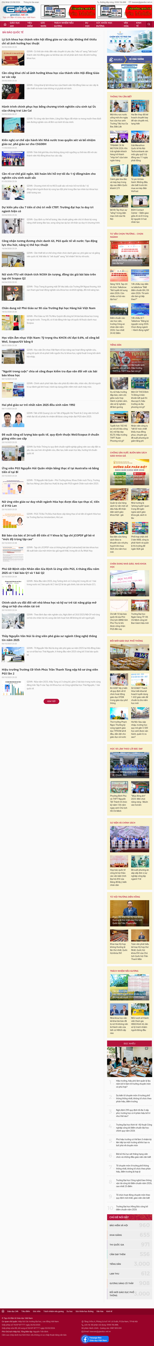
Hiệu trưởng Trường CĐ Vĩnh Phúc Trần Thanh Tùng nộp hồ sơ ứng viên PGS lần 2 (50, 671)
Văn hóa (126, 24)
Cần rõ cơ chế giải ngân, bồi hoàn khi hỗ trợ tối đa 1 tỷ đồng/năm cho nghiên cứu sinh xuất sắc (49, 175)
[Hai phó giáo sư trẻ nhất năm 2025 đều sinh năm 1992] (13, 419)
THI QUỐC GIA (117, 1244)
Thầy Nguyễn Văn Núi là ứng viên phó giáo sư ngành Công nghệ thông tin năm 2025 (49, 638)
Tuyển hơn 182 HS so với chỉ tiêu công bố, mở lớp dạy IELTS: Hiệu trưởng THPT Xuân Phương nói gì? (119, 433)
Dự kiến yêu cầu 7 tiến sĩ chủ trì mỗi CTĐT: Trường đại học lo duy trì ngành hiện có (48, 209)
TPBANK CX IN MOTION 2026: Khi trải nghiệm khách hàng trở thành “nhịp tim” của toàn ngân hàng (119, 153)
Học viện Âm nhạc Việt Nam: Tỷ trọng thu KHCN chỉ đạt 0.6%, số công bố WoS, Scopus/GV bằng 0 (50, 339)
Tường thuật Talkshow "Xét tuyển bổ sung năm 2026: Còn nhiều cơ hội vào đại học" (129, 260)
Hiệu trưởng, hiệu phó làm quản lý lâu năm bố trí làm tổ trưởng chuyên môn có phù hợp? (133, 1084)
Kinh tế (138, 24)
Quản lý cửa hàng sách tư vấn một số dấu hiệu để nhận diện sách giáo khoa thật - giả (119, 509)
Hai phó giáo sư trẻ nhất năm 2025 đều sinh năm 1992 (38, 405)
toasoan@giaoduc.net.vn (142, 2)
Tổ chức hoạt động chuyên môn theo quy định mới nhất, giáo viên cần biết (133, 1196)
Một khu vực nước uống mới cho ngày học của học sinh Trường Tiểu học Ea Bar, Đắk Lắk (119, 120)
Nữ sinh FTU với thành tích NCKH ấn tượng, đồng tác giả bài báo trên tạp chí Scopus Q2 (49, 276)
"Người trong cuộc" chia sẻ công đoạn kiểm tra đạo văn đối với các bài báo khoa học (49, 373)
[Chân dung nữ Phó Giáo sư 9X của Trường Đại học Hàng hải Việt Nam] (13, 322)
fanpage (94, 1339)
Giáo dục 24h (15, 24)
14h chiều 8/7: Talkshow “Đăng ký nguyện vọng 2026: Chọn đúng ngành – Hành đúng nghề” (140, 324)
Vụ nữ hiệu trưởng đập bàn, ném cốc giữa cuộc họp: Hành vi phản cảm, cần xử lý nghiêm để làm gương (118, 399)
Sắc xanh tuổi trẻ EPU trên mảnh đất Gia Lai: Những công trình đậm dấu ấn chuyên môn (129, 772)
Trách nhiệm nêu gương (64, 24)
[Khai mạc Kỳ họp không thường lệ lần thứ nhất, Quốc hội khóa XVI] (119, 935)
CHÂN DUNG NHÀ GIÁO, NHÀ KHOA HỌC (128, 565)
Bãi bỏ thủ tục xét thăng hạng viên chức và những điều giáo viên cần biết (133, 1155)
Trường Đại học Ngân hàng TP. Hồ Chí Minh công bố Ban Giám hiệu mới (140, 618)
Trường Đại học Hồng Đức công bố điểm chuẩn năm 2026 (132, 1208)
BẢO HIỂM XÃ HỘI (119, 1225)
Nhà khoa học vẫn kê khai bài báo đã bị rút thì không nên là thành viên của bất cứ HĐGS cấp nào (119, 1025)
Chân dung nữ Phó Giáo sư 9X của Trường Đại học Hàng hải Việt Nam (48, 308)
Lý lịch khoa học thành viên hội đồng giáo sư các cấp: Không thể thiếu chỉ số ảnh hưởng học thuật (49, 41)
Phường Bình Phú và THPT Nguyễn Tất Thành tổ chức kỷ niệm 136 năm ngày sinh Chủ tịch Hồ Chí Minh (118, 803)
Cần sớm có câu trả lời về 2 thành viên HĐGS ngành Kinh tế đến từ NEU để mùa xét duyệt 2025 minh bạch (129, 994)
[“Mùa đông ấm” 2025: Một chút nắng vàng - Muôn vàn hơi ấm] (140, 787)
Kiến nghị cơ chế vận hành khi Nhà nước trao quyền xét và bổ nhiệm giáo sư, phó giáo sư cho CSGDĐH (48, 142)
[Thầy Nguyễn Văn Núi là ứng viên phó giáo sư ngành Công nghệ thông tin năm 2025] (13, 654)
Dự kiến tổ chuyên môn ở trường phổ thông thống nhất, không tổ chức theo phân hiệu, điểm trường (133, 1098)
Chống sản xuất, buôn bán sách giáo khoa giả (128, 454)
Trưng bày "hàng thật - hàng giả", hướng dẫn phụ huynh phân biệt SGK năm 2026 (129, 479)
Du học (87, 24)
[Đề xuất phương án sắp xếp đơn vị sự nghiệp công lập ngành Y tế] (140, 861)
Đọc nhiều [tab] (129, 1043)
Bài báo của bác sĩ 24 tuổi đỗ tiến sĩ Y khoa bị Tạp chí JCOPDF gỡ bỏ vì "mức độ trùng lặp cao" (48, 537)
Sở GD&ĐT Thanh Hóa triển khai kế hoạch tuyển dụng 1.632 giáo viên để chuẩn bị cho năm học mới (139, 696)
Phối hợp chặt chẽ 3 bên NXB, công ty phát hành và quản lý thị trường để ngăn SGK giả (140, 543)
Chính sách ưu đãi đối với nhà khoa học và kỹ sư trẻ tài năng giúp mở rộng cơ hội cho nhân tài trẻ (49, 604)
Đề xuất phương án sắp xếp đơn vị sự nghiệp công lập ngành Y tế (140, 874)
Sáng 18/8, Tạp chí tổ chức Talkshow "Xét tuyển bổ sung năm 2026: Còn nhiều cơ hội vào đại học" (119, 292)
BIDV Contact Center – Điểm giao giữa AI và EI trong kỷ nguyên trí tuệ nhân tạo (140, 216)
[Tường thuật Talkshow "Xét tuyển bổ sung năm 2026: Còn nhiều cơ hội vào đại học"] (129, 253)
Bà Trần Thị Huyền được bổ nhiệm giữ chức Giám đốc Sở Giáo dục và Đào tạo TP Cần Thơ (128, 590)
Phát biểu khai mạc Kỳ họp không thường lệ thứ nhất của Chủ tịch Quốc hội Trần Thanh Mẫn (127, 920)
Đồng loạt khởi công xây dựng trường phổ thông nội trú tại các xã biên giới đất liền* (128, 846)
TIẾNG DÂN (115, 344)
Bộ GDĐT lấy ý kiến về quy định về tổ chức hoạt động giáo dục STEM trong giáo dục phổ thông (119, 696)
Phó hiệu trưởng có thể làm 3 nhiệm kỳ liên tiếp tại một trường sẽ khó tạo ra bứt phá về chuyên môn (134, 1142)
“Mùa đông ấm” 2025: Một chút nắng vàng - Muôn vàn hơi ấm (139, 800)
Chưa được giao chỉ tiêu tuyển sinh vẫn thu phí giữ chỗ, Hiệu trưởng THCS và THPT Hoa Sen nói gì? (128, 368)
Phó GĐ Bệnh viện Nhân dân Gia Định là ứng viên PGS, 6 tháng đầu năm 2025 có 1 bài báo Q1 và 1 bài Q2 (50, 571)
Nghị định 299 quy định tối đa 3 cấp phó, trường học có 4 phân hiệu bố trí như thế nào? (133, 1113)
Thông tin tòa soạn (31, 2)
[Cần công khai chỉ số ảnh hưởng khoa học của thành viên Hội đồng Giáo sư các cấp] (13, 91)
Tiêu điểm (30, 24)
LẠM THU (114, 1273)
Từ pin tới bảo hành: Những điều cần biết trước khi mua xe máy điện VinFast (139, 185)
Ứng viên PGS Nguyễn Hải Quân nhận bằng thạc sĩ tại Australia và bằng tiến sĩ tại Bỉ (50, 470)
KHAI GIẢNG (116, 1235)
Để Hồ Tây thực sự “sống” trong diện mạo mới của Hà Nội (118, 214)
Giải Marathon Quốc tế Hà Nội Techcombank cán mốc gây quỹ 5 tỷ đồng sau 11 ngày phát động (139, 153)
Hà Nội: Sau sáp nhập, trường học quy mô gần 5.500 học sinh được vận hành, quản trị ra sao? (139, 729)
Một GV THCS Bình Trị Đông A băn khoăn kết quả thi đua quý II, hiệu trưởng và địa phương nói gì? (140, 399)
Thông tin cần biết (121, 96)
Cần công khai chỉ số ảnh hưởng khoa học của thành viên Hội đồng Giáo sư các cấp (50, 75)
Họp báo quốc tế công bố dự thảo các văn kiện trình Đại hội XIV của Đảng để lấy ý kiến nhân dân (118, 877)
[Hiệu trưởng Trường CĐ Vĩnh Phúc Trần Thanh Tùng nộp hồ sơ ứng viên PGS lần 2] (13, 688)
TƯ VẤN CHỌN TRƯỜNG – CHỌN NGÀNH (126, 235)
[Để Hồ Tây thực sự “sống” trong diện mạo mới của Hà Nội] (119, 201)
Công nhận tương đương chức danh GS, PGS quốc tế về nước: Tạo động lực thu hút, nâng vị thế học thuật (49, 243)
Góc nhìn (43, 24)
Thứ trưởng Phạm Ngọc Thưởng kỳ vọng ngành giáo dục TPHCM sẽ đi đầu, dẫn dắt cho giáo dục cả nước (118, 729)
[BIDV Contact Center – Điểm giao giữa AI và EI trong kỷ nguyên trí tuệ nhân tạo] (140, 201)
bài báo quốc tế (12, 32)
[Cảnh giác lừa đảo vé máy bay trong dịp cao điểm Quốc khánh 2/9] (119, 171)
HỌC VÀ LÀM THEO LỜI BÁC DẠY (126, 748)
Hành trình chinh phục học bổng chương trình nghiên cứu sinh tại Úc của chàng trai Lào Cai (49, 108)
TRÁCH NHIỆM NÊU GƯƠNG (124, 970)
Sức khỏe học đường (104, 24)
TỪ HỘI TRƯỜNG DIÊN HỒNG (125, 896)
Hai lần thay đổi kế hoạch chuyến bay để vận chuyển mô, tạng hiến (139, 119)
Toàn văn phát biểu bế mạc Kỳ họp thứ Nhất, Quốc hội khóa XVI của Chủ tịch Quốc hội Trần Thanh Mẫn (140, 952)
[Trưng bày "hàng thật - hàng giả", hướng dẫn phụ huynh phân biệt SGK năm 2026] (129, 472)
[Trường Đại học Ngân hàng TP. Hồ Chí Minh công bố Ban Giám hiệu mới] (140, 605)
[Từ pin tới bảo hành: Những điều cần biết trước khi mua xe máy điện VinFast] (140, 171)
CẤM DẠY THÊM (117, 1254)
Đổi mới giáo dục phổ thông (126, 640)
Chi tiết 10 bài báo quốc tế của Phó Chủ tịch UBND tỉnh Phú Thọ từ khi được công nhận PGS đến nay (119, 621)
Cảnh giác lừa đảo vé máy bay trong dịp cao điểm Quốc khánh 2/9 (118, 184)
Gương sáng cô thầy (122, 1283)
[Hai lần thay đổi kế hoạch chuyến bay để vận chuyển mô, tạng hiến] (140, 106)
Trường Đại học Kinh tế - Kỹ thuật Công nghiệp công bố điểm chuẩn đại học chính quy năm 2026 (134, 1128)
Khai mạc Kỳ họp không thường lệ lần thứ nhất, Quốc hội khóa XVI (118, 948)
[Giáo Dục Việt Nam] (19, 11)
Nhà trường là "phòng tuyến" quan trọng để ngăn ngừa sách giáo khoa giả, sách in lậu (140, 510)
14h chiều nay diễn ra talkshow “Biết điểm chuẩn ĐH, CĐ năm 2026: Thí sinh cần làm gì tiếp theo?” (140, 292)
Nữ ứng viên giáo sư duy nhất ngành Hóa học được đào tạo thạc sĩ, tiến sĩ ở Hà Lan (50, 503)
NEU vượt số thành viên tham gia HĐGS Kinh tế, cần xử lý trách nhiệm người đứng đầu (140, 1024)
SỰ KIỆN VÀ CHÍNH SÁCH (122, 822)
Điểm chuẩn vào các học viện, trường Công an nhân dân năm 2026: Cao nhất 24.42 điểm (117, 325)
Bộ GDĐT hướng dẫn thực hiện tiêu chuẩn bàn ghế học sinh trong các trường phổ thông (128, 664)
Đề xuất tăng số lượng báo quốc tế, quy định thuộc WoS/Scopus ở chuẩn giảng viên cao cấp (50, 436)
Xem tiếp (51, 701)
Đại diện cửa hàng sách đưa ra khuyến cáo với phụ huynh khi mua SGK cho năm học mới (119, 544)
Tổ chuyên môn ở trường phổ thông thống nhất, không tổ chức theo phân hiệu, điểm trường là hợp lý (133, 1168)
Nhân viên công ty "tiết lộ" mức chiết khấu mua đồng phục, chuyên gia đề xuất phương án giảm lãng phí (140, 433)
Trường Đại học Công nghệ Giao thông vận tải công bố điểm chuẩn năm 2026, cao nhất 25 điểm (134, 1183)
